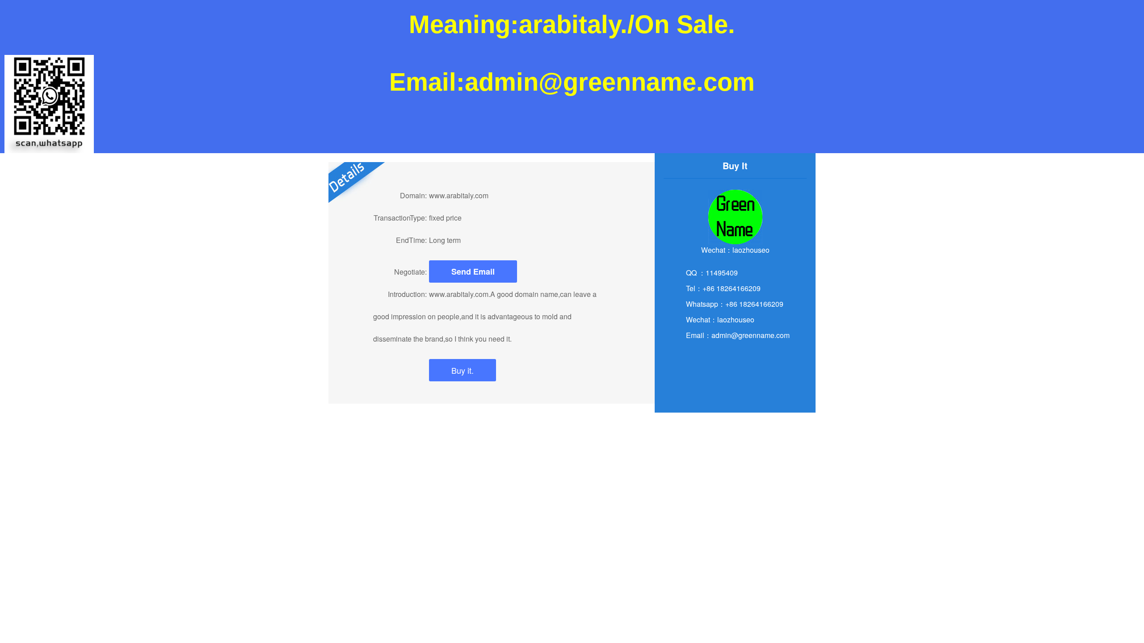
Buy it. (462, 370)
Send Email (473, 271)
